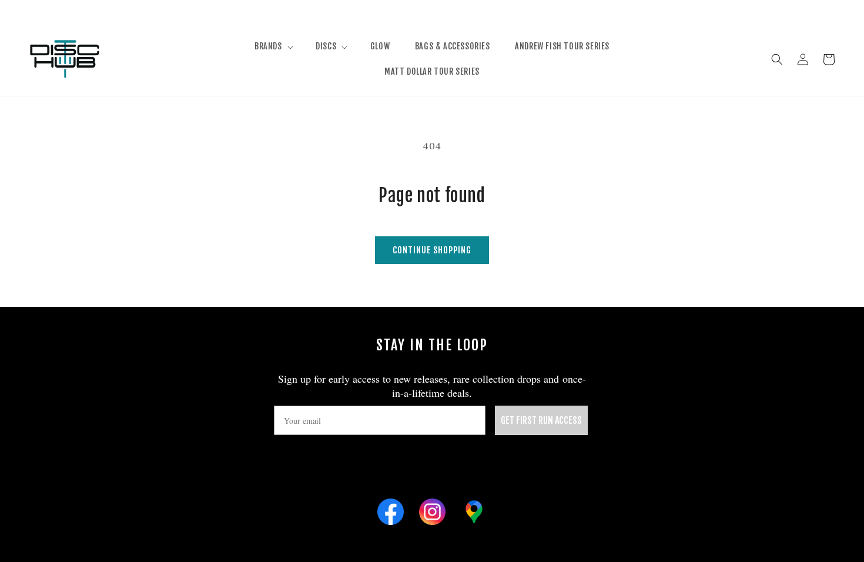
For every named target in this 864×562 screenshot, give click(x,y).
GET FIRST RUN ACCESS (541, 420)
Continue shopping (432, 250)
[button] (272, 46)
